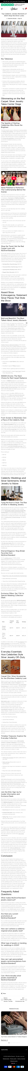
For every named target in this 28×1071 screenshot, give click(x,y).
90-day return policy (7, 543)
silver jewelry (4, 255)
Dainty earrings (6, 762)
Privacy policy (13, 1058)
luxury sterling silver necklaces (11, 444)
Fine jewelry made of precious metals (14, 510)
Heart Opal (18, 371)
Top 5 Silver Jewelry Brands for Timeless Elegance (14, 1036)
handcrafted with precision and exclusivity (11, 782)
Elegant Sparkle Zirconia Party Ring (9, 387)
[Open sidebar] (26, 323)
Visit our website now (15, 847)
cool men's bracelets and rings (15, 446)
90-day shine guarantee (8, 138)
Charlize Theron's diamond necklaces (10, 344)
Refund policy (6, 1058)
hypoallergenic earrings (6, 709)
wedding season (8, 558)
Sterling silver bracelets (8, 757)
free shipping (21, 641)
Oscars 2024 (18, 261)
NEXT (23, 998)
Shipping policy (14, 1061)
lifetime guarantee (5, 643)
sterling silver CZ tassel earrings (12, 517)
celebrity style (6, 828)
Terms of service (21, 1058)
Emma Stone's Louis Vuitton (14, 328)
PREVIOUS (5, 998)
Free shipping (10, 240)
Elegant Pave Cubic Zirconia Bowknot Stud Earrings (15, 575)
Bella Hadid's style (5, 701)
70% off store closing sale (10, 429)
